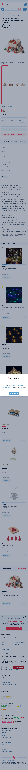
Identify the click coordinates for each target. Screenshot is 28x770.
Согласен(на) (14, 393)
